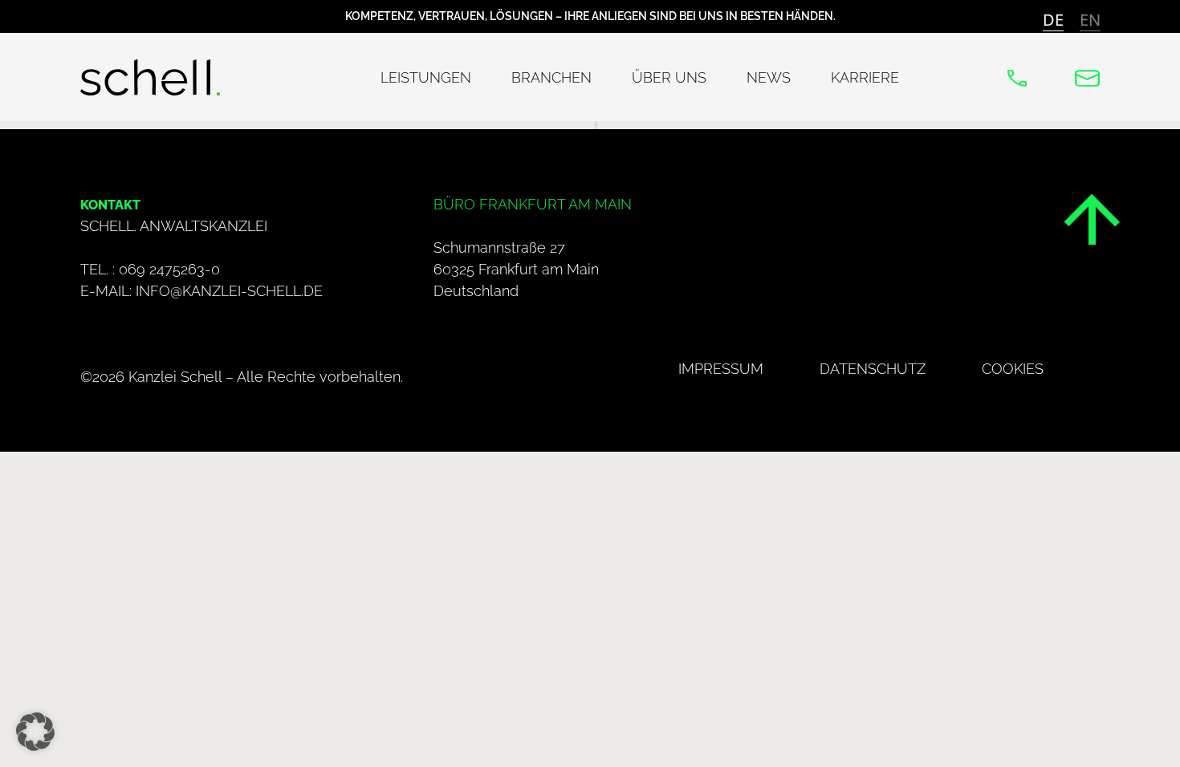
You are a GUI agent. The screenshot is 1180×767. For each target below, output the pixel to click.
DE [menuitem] (1053, 19)
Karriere (865, 77)
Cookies (1013, 368)
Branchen (551, 77)
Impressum (720, 368)
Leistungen (425, 77)
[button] (35, 731)
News (769, 77)
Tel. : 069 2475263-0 (150, 269)
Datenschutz (873, 368)
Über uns (669, 77)
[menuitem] (1053, 19)
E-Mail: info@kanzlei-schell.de (201, 290)
